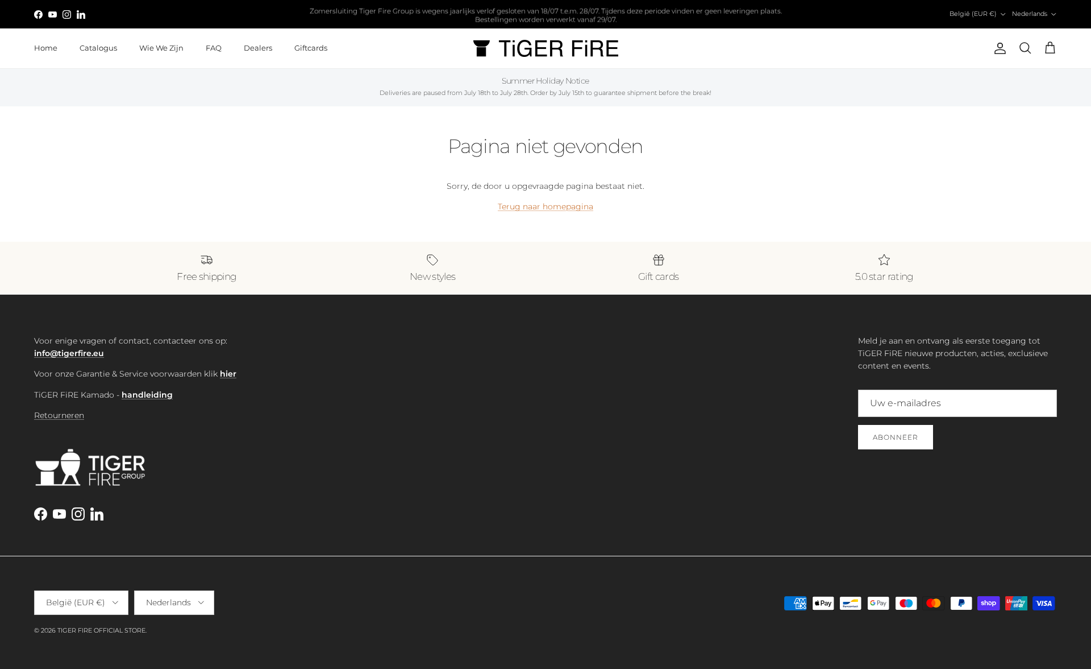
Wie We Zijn (161, 47)
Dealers (258, 47)
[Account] (998, 48)
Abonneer (895, 437)
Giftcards (310, 47)
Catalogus (98, 47)
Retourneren (59, 415)
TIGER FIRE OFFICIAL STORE (101, 630)
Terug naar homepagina (545, 206)
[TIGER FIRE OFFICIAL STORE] (545, 48)
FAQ (214, 47)
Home (45, 47)
